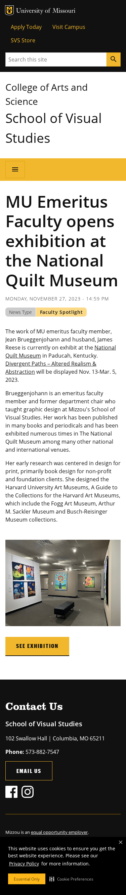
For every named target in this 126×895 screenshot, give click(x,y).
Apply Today (26, 27)
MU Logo (9, 10)
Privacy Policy (24, 863)
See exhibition (37, 646)
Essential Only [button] (27, 879)
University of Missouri (46, 11)
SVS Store (23, 40)
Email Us (28, 771)
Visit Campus (68, 27)
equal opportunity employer (59, 832)
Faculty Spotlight (61, 312)
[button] (71, 878)
